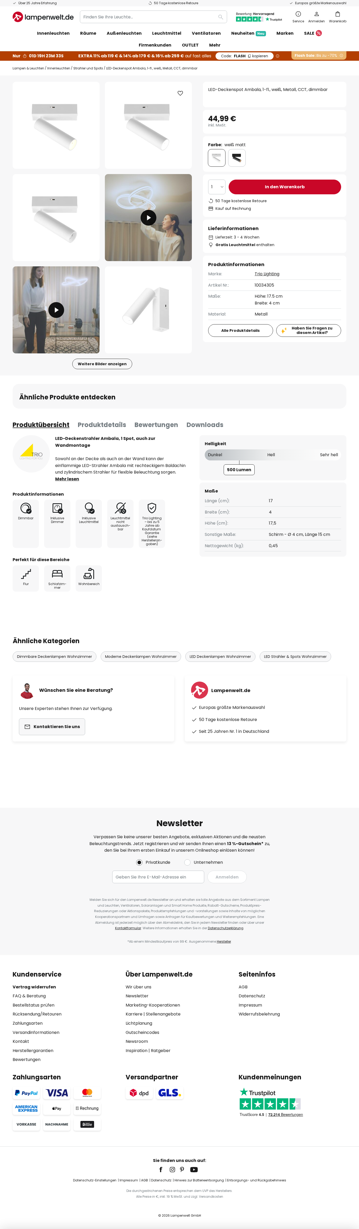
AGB (243, 987)
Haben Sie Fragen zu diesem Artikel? (312, 330)
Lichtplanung (139, 1023)
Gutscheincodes (142, 1032)
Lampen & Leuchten (28, 68)
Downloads (205, 424)
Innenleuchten (58, 68)
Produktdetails (102, 424)
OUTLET (190, 45)
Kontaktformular (128, 928)
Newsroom (137, 1041)
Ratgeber (161, 1051)
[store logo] (43, 17)
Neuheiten (247, 33)
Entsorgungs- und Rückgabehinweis (256, 1180)
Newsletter (137, 996)
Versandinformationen (36, 1032)
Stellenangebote (163, 1014)
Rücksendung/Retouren (37, 1014)
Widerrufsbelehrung (259, 1014)
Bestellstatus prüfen (33, 1005)
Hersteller (224, 941)
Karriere (134, 1014)
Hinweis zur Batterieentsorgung (199, 1180)
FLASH (244, 56)
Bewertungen (156, 424)
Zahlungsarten (28, 1023)
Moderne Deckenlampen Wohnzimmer (141, 656)
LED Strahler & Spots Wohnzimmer (295, 656)
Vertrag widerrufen (34, 987)
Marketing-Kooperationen (153, 1005)
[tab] (41, 425)
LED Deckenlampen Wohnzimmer (220, 656)
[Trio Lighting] (31, 454)
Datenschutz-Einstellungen (94, 1180)
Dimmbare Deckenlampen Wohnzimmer (54, 656)
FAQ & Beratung (29, 996)
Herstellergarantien (33, 1051)
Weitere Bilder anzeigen (102, 364)
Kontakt (21, 1041)
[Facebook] (164, 1169)
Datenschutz (252, 996)
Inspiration (136, 1051)
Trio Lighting (267, 274)
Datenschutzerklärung (225, 928)
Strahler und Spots (88, 68)
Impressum (250, 1005)
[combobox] (153, 17)
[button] (56, 217)
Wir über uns (138, 987)
